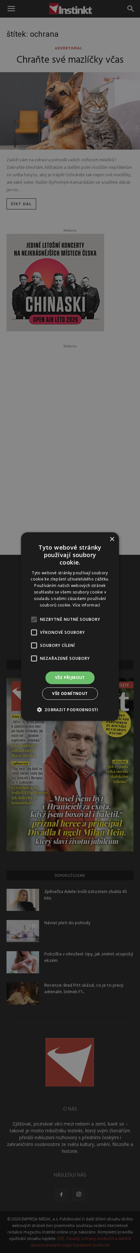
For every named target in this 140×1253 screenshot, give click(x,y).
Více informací (86, 604)
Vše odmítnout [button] (70, 693)
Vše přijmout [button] (70, 677)
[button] (70, 709)
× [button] (111, 539)
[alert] (70, 626)
